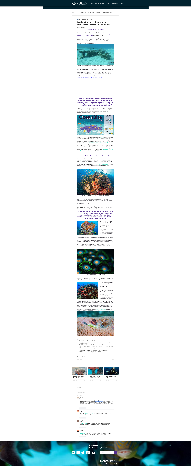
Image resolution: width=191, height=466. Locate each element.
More (103, 12)
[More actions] (113, 19)
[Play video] (95, 87)
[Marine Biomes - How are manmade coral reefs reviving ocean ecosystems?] (95, 371)
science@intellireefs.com (106, 421)
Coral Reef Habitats (91, 12)
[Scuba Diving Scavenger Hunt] (111, 371)
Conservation (98, 12)
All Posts (73, 12)
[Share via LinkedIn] (82, 356)
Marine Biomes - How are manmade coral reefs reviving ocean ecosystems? (95, 377)
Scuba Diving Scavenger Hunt (111, 377)
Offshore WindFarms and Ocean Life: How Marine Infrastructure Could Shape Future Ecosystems (79, 377)
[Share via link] (84, 356)
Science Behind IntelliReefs (81, 12)
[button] (91, 4)
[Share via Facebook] (77, 356)
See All (118, 364)
